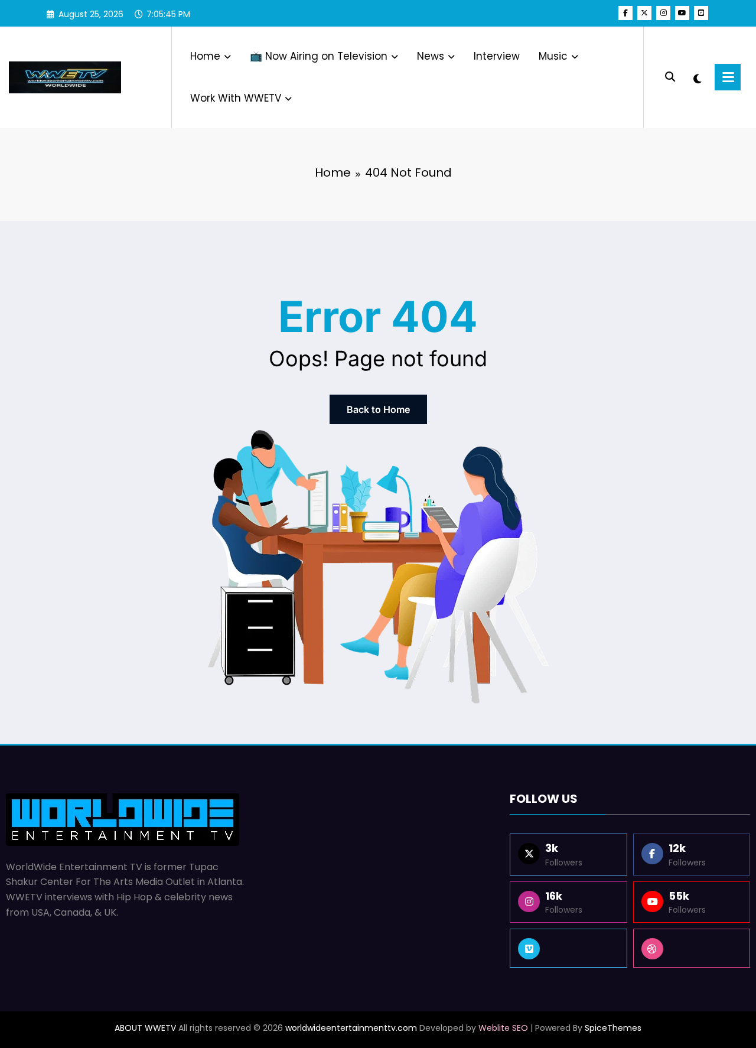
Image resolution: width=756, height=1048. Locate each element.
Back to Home (378, 409)
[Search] (670, 77)
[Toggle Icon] (728, 77)
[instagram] (663, 13)
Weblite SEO (503, 1028)
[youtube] (682, 13)
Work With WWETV (235, 98)
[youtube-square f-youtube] (701, 13)
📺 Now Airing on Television (318, 56)
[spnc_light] (697, 77)
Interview (497, 56)
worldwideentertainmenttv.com (351, 1028)
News (430, 56)
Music (553, 56)
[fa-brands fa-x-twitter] (644, 13)
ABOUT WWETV (145, 1028)
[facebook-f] (625, 13)
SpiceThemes (613, 1028)
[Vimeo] (568, 948)
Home (205, 56)
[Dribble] (691, 948)
